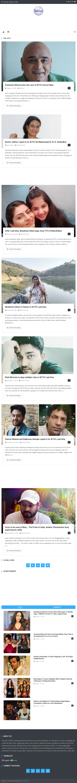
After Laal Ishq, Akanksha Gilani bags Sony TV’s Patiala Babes (33, 231)
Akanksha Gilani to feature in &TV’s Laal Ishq (25, 307)
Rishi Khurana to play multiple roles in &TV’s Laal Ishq (29, 377)
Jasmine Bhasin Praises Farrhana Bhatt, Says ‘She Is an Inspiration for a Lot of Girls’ (53, 635)
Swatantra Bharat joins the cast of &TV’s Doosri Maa (29, 85)
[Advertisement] (38, 22)
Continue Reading (14, 106)
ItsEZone (21, 88)
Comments (57, 607)
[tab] (20, 607)
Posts (20, 607)
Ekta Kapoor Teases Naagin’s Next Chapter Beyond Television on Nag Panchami (53, 680)
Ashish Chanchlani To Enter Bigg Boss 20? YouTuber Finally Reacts (53, 658)
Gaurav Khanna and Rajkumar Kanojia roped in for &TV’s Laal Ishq (35, 439)
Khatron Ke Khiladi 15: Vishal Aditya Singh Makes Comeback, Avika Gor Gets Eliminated (52, 702)
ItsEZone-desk (20, 145)
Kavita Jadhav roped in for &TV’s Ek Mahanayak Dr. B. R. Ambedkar (35, 142)
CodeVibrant (25, 781)
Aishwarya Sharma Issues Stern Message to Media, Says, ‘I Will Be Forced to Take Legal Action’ (53, 613)
